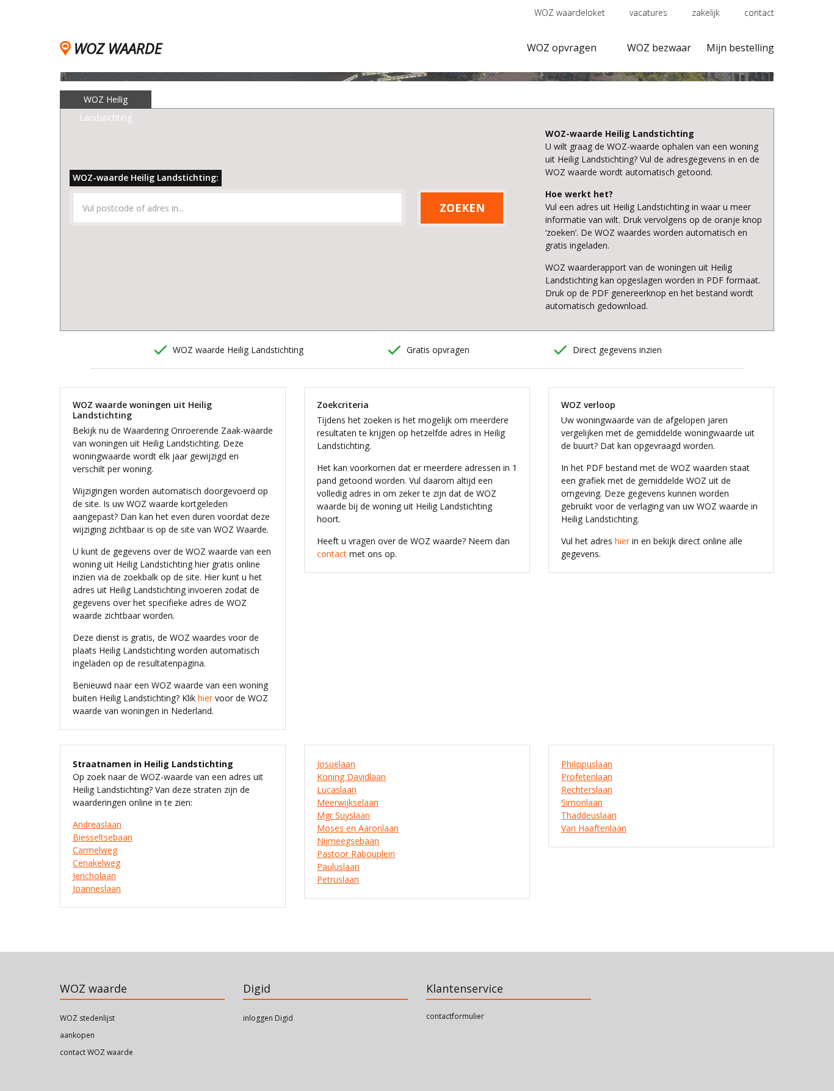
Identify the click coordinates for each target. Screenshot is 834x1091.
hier (205, 698)
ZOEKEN (462, 207)
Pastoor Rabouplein (356, 853)
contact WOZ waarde (96, 1052)
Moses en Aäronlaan (358, 828)
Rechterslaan (586, 789)
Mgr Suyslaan (343, 815)
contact (759, 12)
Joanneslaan (97, 888)
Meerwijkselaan (348, 802)
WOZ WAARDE (118, 48)
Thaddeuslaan (589, 815)
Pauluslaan (338, 866)
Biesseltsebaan (102, 837)
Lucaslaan (337, 789)
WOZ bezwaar (659, 47)
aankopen (77, 1035)
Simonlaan (582, 802)
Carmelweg (95, 850)
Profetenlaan (586, 777)
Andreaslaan (97, 824)
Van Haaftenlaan (593, 828)
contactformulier (455, 1016)
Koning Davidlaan (351, 777)
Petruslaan (338, 879)
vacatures (648, 12)
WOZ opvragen (561, 47)
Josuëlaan (336, 764)
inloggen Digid (268, 1018)
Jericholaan (94, 875)
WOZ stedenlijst (87, 1018)
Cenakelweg (96, 863)
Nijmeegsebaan (348, 841)
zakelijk (706, 12)
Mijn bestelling (740, 47)
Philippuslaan (586, 764)
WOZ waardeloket (569, 12)
